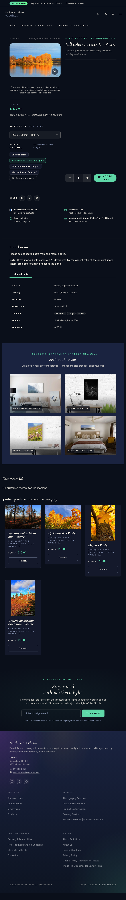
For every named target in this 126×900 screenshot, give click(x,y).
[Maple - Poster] (103, 523)
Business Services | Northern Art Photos (83, 819)
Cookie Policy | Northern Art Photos (81, 860)
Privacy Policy (70, 855)
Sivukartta (13, 855)
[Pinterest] (26, 781)
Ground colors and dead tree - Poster (20, 622)
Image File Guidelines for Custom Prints (82, 866)
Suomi (81, 313)
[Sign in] (106, 14)
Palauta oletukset (25, 178)
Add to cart (104, 178)
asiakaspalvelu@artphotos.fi (26, 772)
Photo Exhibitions (71, 839)
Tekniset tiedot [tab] (20, 274)
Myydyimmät (14, 809)
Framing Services (72, 814)
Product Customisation (74, 809)
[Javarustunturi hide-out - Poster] (23, 517)
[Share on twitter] (29, 198)
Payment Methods (72, 850)
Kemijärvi (60, 313)
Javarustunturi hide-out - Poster (22, 535)
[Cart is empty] (113, 14)
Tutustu (103, 569)
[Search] (98, 14)
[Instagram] (12, 781)
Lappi (71, 313)
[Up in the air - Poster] (63, 517)
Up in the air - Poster (62, 533)
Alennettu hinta (15, 798)
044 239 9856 (19, 769)
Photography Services (74, 798)
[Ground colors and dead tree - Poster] (23, 598)
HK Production (104, 885)
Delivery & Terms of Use (20, 839)
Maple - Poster (98, 545)
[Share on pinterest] (37, 198)
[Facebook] (19, 781)
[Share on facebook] (22, 198)
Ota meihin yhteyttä (17, 850)
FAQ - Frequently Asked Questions (25, 844)
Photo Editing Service (74, 803)
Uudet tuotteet (15, 803)
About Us (67, 844)
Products (12, 814)
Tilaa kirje (93, 713)
